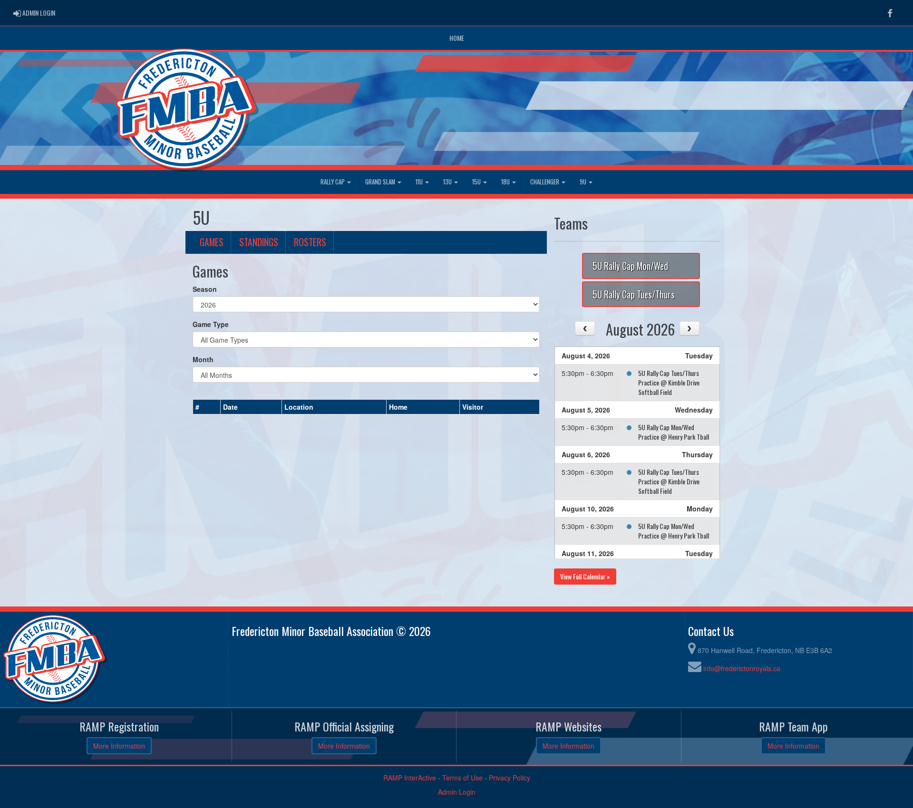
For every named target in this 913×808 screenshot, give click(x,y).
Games (211, 242)
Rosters (310, 242)
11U (420, 181)
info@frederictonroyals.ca (741, 668)
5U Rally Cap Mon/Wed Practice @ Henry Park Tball (673, 432)
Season (205, 289)
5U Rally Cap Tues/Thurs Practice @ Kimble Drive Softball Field (668, 382)
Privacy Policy (509, 777)
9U (584, 181)
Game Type (211, 324)
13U (448, 181)
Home (456, 38)
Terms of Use (462, 777)
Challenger (545, 181)
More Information (119, 745)
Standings (258, 242)
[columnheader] (207, 406)
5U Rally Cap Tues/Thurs (633, 294)
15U (477, 181)
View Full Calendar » (585, 576)
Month (203, 359)
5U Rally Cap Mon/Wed (630, 266)
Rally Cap (333, 181)
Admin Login (457, 792)
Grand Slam (381, 181)
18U (506, 181)
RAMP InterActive (409, 777)
